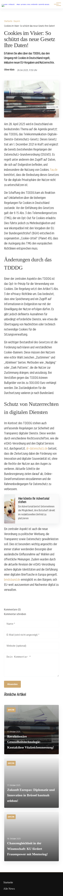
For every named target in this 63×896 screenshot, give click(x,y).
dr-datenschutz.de (37, 448)
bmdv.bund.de (12, 580)
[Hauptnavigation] (56, 4)
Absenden (12, 684)
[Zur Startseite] (25, 4)
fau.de (53, 170)
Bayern (17, 21)
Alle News (9, 888)
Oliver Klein (9, 69)
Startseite (8, 21)
